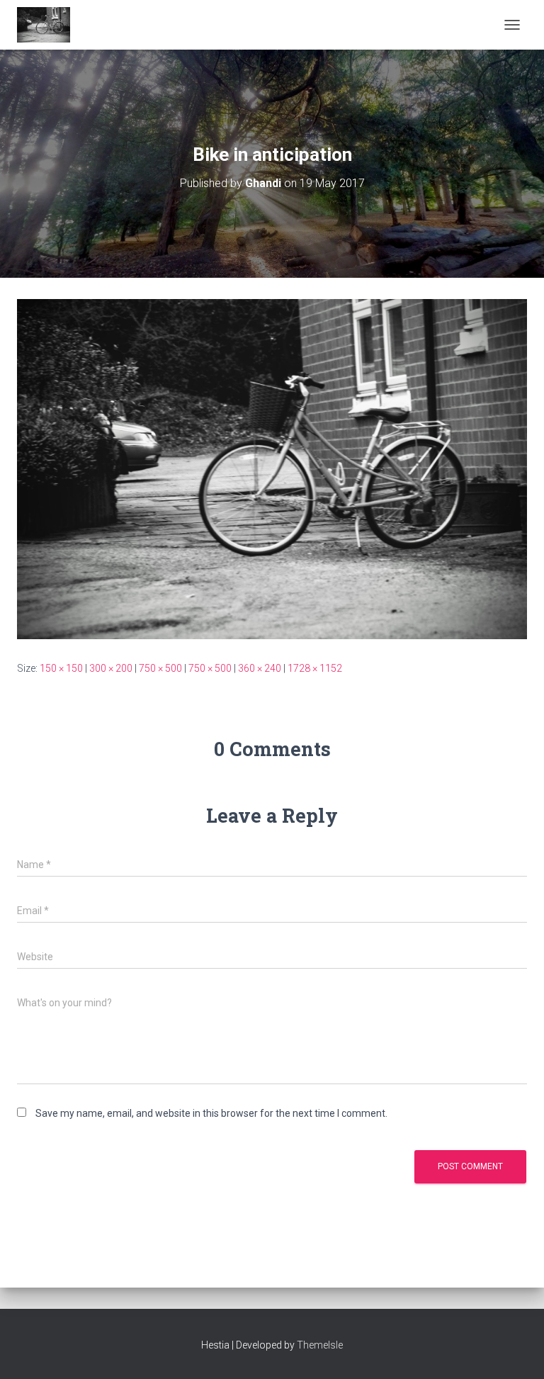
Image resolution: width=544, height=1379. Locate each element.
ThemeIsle (320, 1345)
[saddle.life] (49, 25)
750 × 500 (160, 668)
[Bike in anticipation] (272, 468)
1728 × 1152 (315, 668)
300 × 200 (110, 668)
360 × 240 (259, 668)
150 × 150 (61, 668)
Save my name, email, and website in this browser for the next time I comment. (211, 1113)
